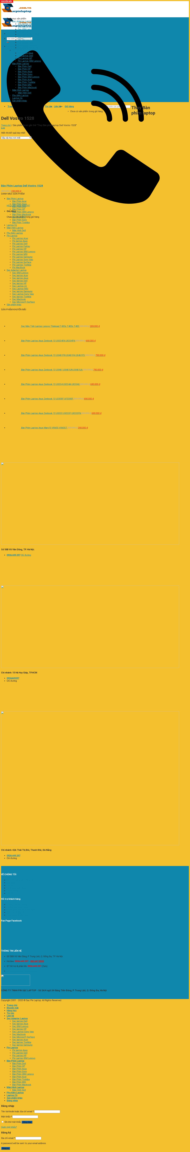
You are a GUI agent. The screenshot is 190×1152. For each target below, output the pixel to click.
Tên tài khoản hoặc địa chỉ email (17, 1111)
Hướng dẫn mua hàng (17, 904)
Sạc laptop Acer (26, 42)
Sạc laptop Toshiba (27, 45)
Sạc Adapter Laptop (22, 21)
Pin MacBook (18, 267)
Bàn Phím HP (24, 69)
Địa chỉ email (8, 1138)
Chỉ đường (26, 555)
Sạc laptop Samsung (28, 47)
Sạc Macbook (24, 37)
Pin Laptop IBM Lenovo (29, 61)
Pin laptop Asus (25, 53)
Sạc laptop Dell (25, 24)
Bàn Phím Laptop (20, 63)
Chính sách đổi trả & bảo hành (21, 910)
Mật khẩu (6, 1116)
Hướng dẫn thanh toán (17, 907)
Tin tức (10, 885)
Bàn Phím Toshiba (26, 82)
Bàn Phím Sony (25, 74)
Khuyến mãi (12, 1008)
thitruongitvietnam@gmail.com (22, 971)
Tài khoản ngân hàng (16, 888)
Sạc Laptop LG (19, 286)
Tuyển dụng (12, 890)
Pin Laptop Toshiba (21, 265)
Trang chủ (6, 125)
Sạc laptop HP (25, 32)
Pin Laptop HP (25, 58)
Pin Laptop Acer (20, 238)
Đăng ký (5, 1148)
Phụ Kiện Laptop (20, 95)
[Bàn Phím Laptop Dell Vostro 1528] (36, 180)
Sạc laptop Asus (26, 26)
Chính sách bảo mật (16, 912)
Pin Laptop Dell (25, 55)
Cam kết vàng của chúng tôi (20, 880)
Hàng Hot (12, 1010)
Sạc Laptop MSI (20, 288)
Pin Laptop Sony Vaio (22, 259)
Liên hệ (10, 893)
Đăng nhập (27, 1122)
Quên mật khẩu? (9, 1127)
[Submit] (8, 42)
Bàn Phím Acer (25, 79)
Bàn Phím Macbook (27, 87)
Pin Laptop (17, 50)
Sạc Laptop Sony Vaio (28, 34)
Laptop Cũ (17, 98)
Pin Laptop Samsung (22, 257)
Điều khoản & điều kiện (17, 915)
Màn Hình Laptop (20, 90)
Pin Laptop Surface (21, 262)
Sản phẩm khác (19, 100)
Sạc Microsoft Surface (29, 39)
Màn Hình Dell (24, 92)
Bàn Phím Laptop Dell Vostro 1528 (22, 185)
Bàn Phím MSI (25, 85)
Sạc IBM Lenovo (26, 29)
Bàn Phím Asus (25, 71)
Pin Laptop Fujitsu (21, 246)
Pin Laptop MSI (20, 254)
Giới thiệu (11, 882)
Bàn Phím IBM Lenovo (28, 77)
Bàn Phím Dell (24, 66)
